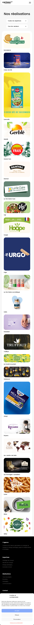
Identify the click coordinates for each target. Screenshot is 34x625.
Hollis (5, 312)
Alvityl (6, 416)
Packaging (5, 581)
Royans (6, 435)
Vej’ (5, 215)
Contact (5, 590)
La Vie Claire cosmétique (12, 292)
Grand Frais (7, 159)
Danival (6, 178)
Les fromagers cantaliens (12, 474)
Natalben (7, 331)
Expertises (6, 557)
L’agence (5, 542)
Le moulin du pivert (10, 364)
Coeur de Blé (8, 70)
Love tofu (6, 119)
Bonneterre (7, 50)
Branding (5, 579)
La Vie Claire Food (9, 199)
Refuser (17, 615)
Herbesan (7, 379)
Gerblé (6, 139)
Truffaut (6, 351)
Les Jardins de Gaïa (10, 455)
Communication (7, 583)
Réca (5, 514)
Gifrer (5, 534)
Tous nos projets (7, 577)
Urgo (5, 272)
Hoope (6, 235)
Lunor (5, 494)
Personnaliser (17, 619)
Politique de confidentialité (16, 622)
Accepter (17, 610)
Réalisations (7, 574)
